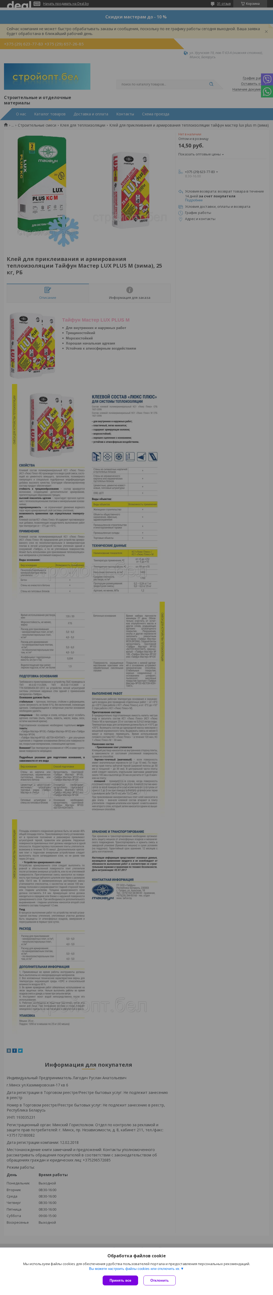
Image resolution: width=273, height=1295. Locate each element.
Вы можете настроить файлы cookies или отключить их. (134, 1269)
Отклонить (159, 1280)
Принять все (120, 1280)
